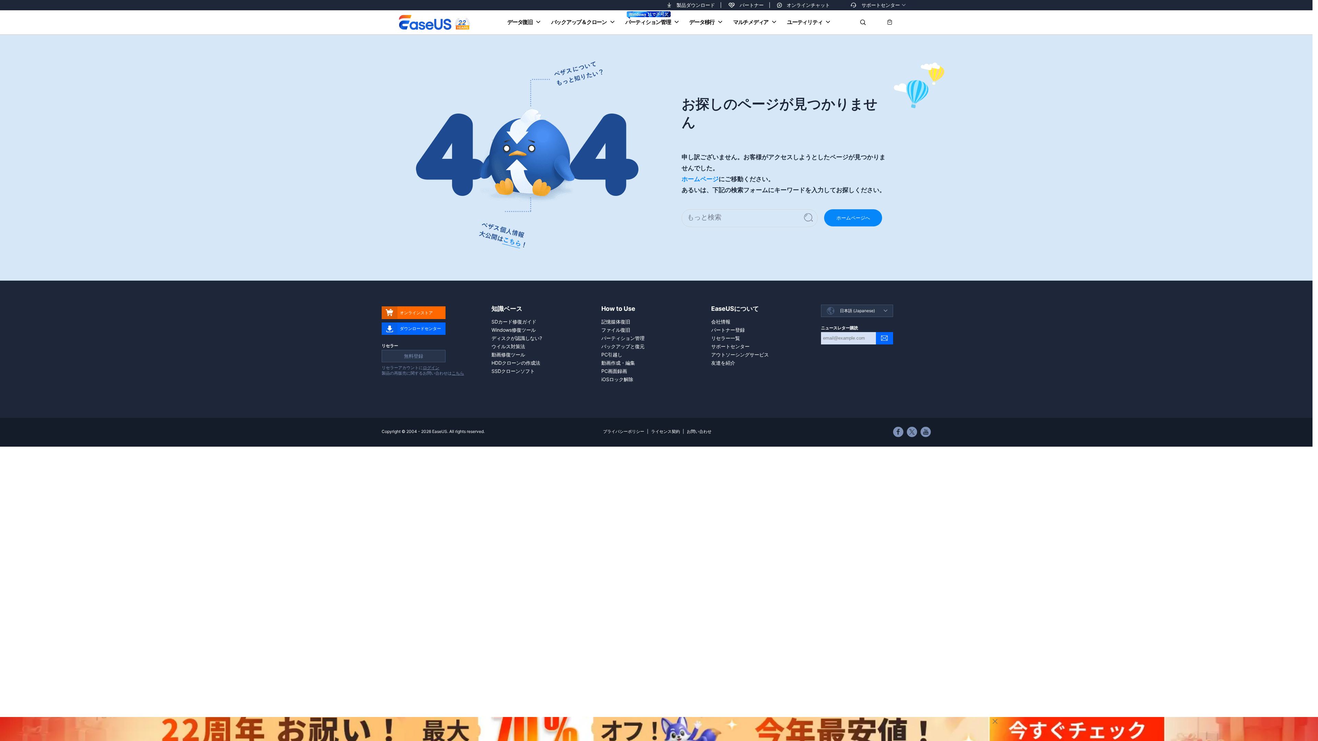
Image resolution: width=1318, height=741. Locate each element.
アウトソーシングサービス (740, 354)
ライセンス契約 (665, 431)
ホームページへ (853, 218)
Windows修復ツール (514, 330)
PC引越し (611, 354)
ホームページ (700, 179)
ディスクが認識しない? (517, 338)
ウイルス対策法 (508, 346)
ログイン (431, 367)
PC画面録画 (614, 371)
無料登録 (413, 356)
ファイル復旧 (615, 330)
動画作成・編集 (618, 363)
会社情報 (720, 322)
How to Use (618, 308)
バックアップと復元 (623, 346)
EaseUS (434, 22)
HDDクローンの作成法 (516, 363)
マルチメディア (750, 22)
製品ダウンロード (696, 5)
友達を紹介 (723, 363)
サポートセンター (881, 5)
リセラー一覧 (725, 338)
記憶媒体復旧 (615, 322)
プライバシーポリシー (623, 431)
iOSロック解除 (617, 379)
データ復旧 (520, 22)
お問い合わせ (699, 431)
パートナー (752, 5)
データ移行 (702, 22)
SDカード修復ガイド (514, 322)
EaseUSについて (735, 308)
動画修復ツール (508, 354)
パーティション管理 (648, 22)
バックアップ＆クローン (579, 22)
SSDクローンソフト (513, 371)
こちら (458, 373)
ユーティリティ (804, 22)
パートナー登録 (728, 330)
